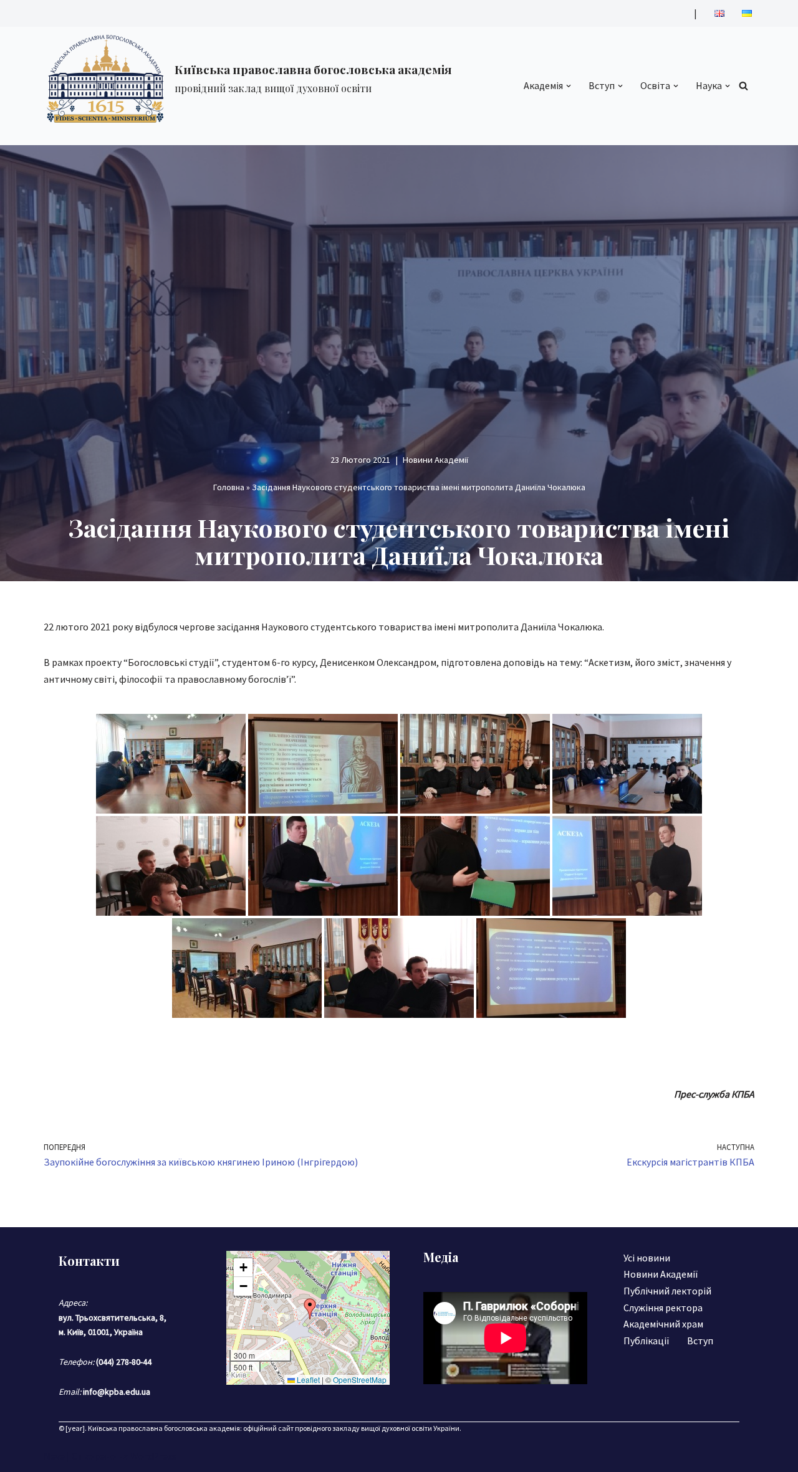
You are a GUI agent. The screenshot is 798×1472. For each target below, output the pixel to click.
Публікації (646, 1340)
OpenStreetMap (360, 1379)
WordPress (153, 1456)
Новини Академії (435, 459)
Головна (228, 487)
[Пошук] (743, 85)
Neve (54, 1456)
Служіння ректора (663, 1307)
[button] (568, 85)
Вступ (700, 1340)
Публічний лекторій (667, 1290)
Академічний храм (663, 1324)
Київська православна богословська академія (164, 1428)
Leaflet (307, 1379)
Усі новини (646, 1257)
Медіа (440, 1256)
